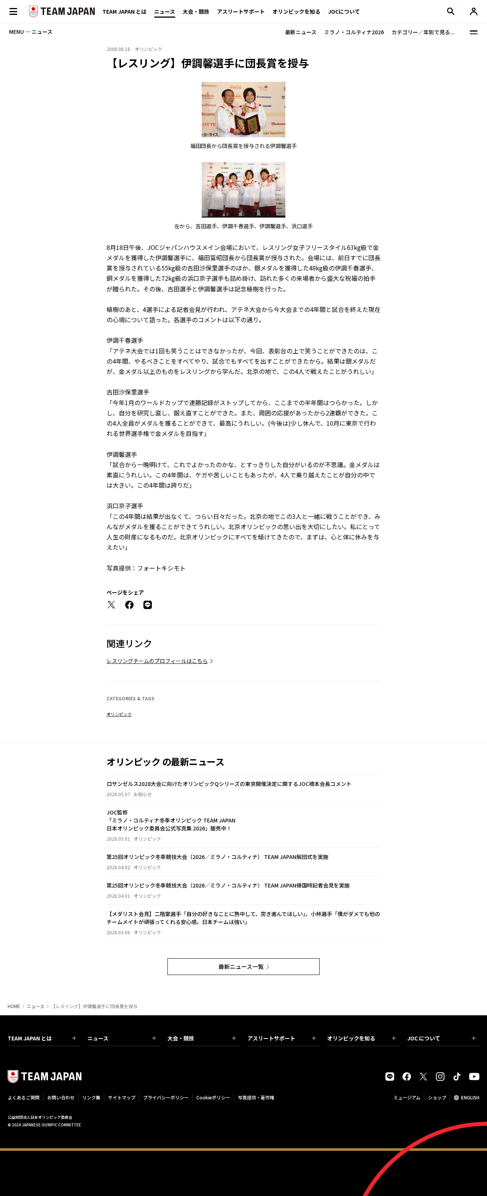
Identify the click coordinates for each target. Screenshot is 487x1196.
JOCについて (344, 11)
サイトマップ (121, 1097)
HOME (14, 1006)
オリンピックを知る (296, 11)
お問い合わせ (61, 1097)
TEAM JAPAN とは (30, 1038)
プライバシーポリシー (166, 1097)
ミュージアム (406, 1097)
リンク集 (91, 1097)
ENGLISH (470, 1097)
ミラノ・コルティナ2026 (354, 32)
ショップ (437, 1097)
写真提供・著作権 (256, 1097)
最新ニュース (301, 32)
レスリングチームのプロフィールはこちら (157, 661)
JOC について (423, 1038)
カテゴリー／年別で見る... (423, 32)
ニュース (164, 11)
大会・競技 (180, 1038)
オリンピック (119, 714)
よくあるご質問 (24, 1097)
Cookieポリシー (213, 1097)
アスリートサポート (241, 11)
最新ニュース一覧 (241, 966)
